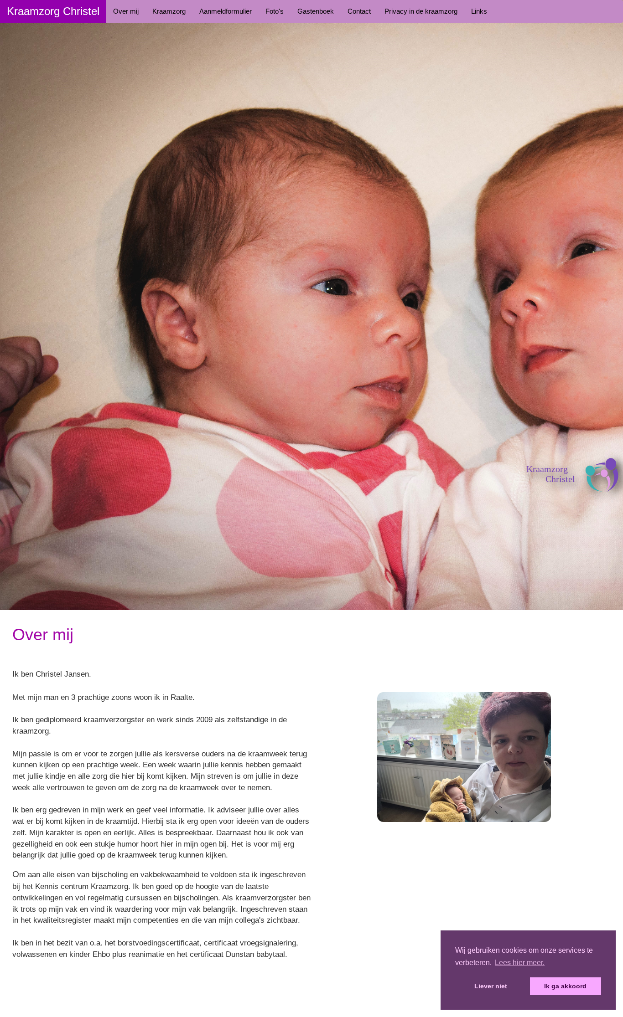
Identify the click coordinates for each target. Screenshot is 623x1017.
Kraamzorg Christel (53, 11)
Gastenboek (315, 11)
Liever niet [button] (490, 986)
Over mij (126, 11)
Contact (359, 11)
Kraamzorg (169, 11)
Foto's (274, 11)
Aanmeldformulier (225, 11)
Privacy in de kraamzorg (420, 11)
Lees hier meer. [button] (520, 962)
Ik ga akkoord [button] (565, 986)
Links (479, 11)
